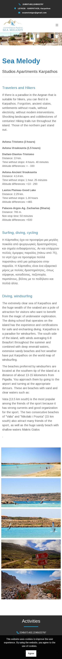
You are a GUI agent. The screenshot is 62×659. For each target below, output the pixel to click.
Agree (31, 653)
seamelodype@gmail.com (34, 13)
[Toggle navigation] (57, 25)
